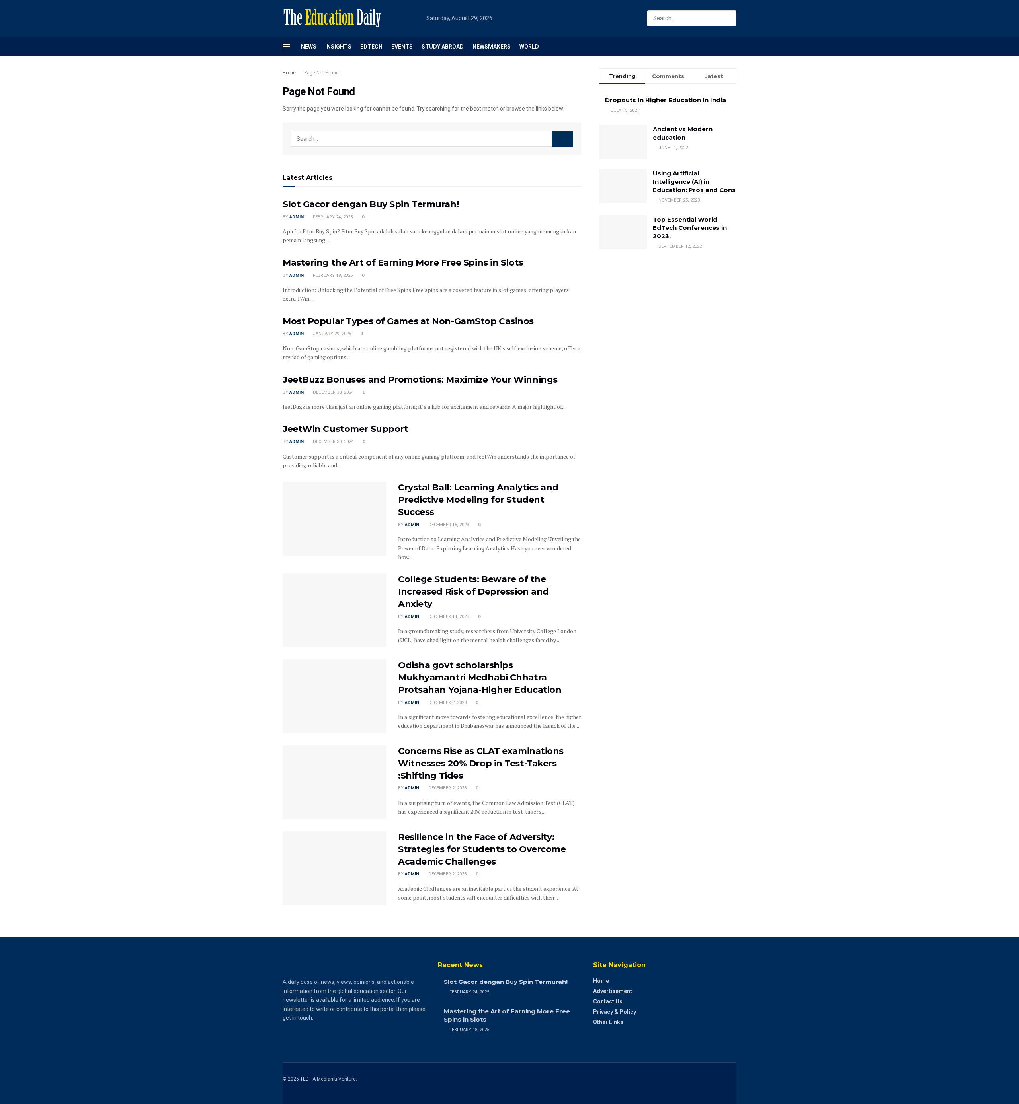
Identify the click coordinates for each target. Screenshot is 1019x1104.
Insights (338, 46)
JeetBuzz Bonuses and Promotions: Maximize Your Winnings (420, 379)
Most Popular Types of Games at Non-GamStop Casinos (408, 321)
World (529, 46)
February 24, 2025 (332, 217)
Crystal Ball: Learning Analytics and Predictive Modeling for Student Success (478, 499)
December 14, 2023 (448, 616)
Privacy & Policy (614, 1012)
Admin (296, 217)
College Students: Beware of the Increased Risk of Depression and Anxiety (473, 591)
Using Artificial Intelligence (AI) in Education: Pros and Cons (694, 181)
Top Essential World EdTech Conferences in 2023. (690, 228)
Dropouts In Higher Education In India (665, 100)
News (308, 46)
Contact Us (608, 1001)
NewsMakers (491, 46)
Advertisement (612, 991)
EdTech (371, 46)
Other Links (608, 1022)
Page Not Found (321, 73)
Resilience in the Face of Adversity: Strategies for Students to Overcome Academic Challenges (482, 849)
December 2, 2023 (447, 702)
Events (402, 46)
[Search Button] (728, 18)
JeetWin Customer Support (345, 429)
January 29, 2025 (331, 333)
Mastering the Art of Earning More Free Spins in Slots (403, 262)
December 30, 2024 (332, 392)
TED (304, 1079)
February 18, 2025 (332, 275)
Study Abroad (443, 46)
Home (289, 73)
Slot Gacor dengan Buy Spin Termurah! (371, 204)
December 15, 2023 (448, 524)
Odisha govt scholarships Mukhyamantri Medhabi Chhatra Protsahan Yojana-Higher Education (479, 677)
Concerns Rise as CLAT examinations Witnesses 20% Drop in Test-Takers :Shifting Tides (481, 763)
